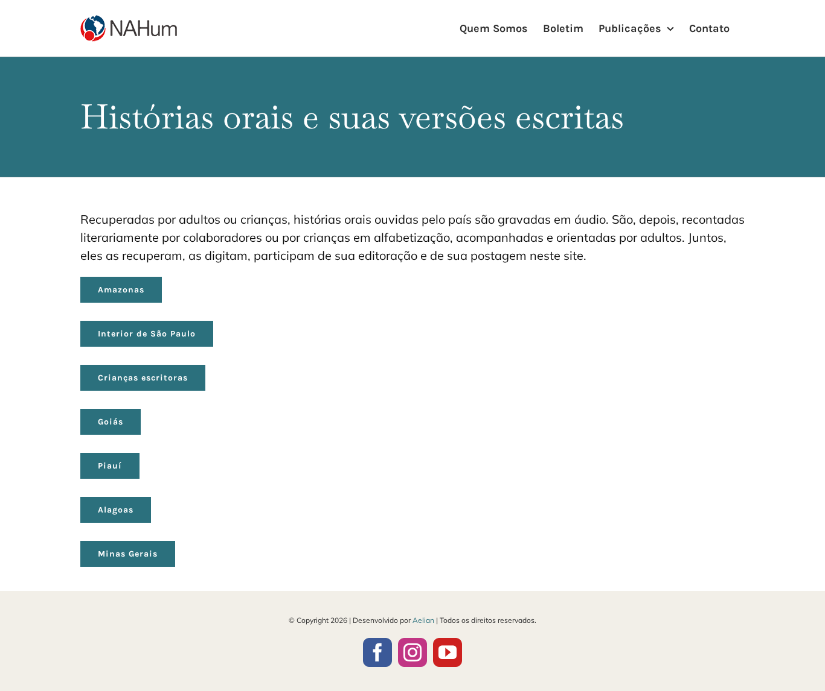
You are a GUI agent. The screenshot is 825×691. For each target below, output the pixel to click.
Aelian (423, 620)
